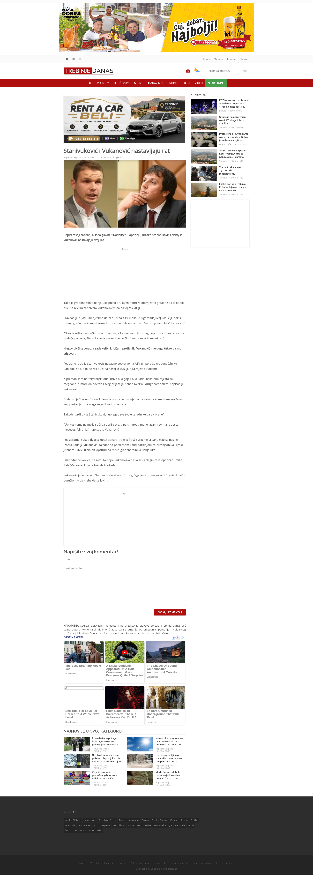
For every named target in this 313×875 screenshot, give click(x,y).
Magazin (154, 83)
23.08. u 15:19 (100, 767)
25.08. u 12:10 (100, 750)
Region (145, 820)
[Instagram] (80, 59)
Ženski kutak (71, 830)
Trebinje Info (159, 863)
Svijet (154, 820)
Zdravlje (146, 825)
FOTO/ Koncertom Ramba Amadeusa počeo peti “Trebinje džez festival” (234, 103)
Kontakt (244, 59)
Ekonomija (70, 825)
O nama (206, 59)
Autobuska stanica (140, 863)
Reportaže (180, 825)
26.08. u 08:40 (237, 127)
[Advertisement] (43, 83)
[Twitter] (73, 59)
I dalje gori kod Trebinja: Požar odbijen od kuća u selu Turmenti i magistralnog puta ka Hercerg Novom (232, 190)
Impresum (232, 59)
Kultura (222, 110)
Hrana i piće (225, 144)
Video (199, 83)
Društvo (120, 83)
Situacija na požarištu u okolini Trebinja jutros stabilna (232, 120)
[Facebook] (67, 59)
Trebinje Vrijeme (178, 863)
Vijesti (102, 83)
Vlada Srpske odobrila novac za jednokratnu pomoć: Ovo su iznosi (168, 775)
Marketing (218, 59)
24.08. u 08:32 (163, 750)
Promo (172, 83)
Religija (184, 820)
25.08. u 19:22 (237, 161)
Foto (186, 83)
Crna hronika (84, 825)
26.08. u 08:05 (240, 144)
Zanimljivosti (119, 825)
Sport (138, 83)
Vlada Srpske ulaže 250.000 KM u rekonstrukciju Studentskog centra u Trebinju (231, 173)
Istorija (191, 825)
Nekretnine (216, 83)
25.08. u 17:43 (237, 194)
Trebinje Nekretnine (201, 863)
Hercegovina (90, 820)
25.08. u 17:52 (237, 177)
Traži (244, 71)
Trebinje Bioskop (224, 863)
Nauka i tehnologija (163, 825)
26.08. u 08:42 (236, 110)
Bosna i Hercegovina (129, 820)
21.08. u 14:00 (100, 784)
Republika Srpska (72, 157)
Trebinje (223, 127)
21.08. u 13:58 (163, 784)
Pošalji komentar (169, 612)
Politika (194, 820)
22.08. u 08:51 (163, 767)
